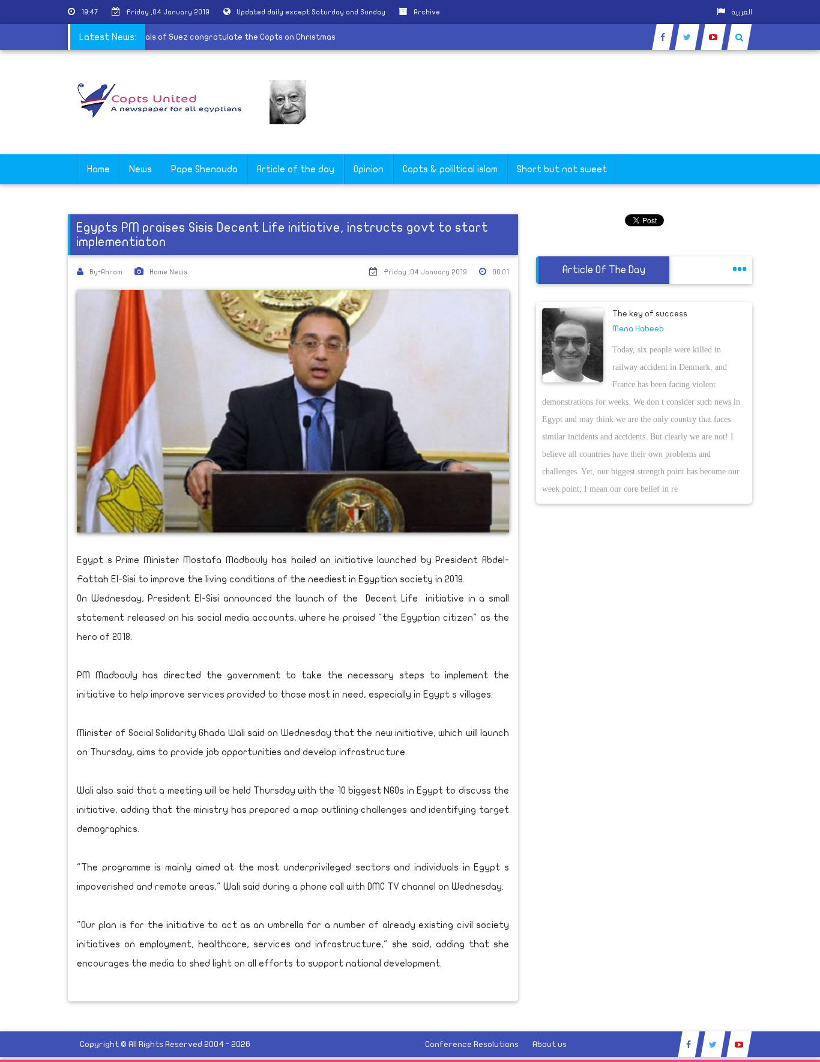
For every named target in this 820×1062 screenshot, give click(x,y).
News (140, 169)
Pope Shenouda (204, 169)
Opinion (369, 169)
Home (98, 169)
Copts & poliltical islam (450, 169)
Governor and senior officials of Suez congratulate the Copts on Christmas (200, 36)
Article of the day (295, 169)
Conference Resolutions (472, 1044)
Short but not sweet (562, 169)
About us (549, 1044)
